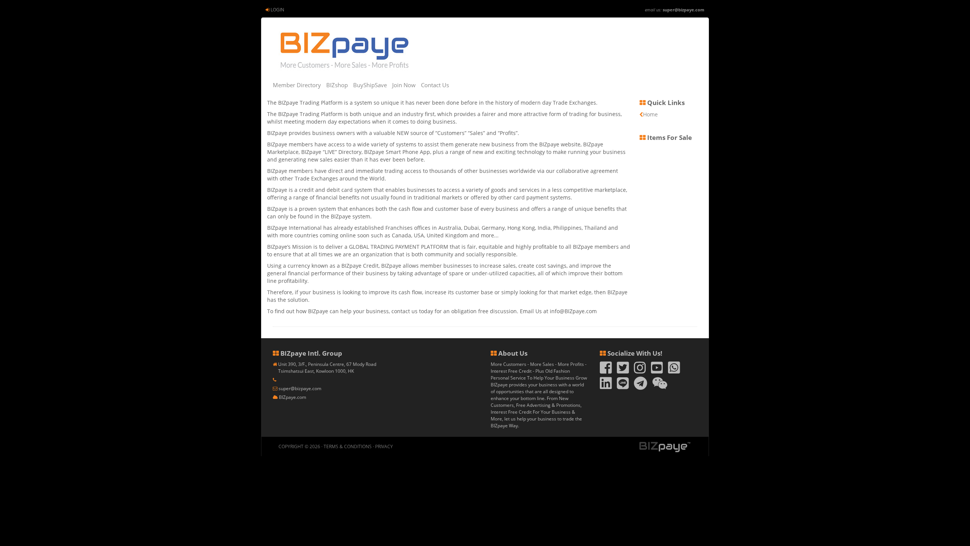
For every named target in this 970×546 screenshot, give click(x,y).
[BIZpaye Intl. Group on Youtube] (657, 371)
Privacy (384, 446)
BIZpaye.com (292, 397)
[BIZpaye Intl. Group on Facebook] (606, 371)
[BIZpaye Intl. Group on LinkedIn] (606, 386)
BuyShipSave (370, 85)
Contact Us (435, 85)
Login (277, 9)
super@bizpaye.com (683, 10)
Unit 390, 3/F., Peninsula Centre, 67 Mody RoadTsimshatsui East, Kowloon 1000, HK (327, 367)
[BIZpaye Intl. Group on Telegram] (640, 386)
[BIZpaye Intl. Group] (343, 50)
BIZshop (337, 85)
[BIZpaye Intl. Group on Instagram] (640, 371)
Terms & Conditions (348, 446)
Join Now (404, 85)
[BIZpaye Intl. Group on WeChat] (660, 386)
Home (650, 114)
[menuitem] (275, 9)
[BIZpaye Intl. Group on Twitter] (623, 371)
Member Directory (297, 85)
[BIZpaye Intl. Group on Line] (623, 386)
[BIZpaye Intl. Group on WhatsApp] (674, 371)
